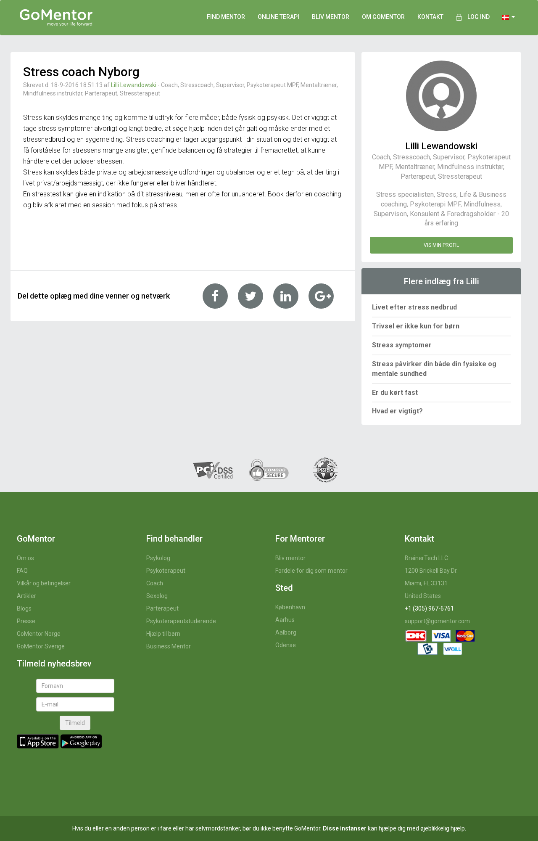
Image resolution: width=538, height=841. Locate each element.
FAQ (22, 570)
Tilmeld (75, 722)
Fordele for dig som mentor (311, 570)
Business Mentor (168, 646)
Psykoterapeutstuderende (181, 621)
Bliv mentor (290, 558)
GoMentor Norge (39, 633)
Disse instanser (345, 828)
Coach (154, 583)
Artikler (26, 595)
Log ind (478, 16)
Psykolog (158, 558)
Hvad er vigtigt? (397, 411)
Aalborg (285, 632)
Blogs (24, 608)
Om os (25, 558)
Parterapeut (162, 608)
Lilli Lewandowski (133, 85)
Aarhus (285, 619)
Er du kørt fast (395, 393)
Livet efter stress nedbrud (414, 307)
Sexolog (157, 595)
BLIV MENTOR (330, 16)
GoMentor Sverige (41, 646)
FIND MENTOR (226, 16)
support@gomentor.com (437, 621)
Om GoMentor (383, 16)
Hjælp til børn (163, 633)
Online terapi (278, 16)
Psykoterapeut (165, 570)
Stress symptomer (402, 345)
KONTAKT (430, 16)
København (290, 607)
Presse (26, 621)
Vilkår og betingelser (44, 583)
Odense (285, 645)
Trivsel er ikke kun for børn (415, 326)
